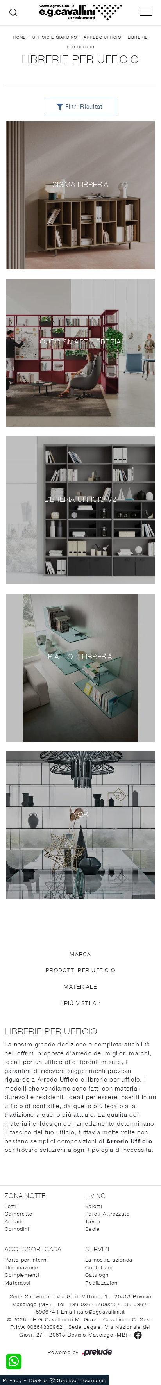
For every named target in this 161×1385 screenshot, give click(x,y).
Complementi (22, 1275)
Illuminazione (21, 1267)
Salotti (93, 1206)
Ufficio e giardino (54, 37)
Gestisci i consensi (81, 1380)
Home (19, 37)
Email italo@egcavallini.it (93, 1311)
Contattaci (99, 1267)
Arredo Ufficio (102, 37)
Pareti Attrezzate (107, 1213)
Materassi (17, 1283)
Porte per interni (26, 1260)
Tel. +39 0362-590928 (87, 1304)
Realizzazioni (102, 1283)
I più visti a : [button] (80, 1003)
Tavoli (92, 1221)
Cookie (38, 1380)
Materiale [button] (80, 986)
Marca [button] (80, 954)
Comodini (17, 1229)
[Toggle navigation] (146, 12)
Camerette (18, 1213)
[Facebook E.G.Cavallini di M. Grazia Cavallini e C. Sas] (138, 1335)
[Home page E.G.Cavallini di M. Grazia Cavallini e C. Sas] (80, 13)
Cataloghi (97, 1275)
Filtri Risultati (83, 106)
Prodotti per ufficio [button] (80, 970)
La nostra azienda (108, 1260)
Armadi (14, 1221)
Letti (10, 1206)
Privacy (12, 1380)
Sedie (92, 1229)
